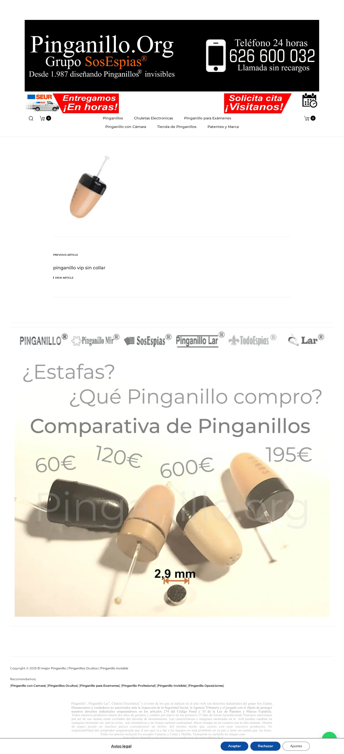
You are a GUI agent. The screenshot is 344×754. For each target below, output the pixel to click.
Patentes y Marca (223, 126)
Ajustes (296, 746)
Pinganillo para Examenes (99, 685)
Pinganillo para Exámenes (207, 118)
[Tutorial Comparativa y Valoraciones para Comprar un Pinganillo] (172, 486)
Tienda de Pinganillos (176, 126)
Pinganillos (113, 118)
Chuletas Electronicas (153, 118)
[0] (42, 118)
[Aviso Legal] (172, 721)
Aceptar (234, 746)
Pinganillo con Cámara (125, 126)
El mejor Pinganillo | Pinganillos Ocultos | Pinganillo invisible (83, 668)
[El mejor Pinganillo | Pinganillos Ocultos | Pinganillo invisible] (172, 60)
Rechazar (265, 746)
